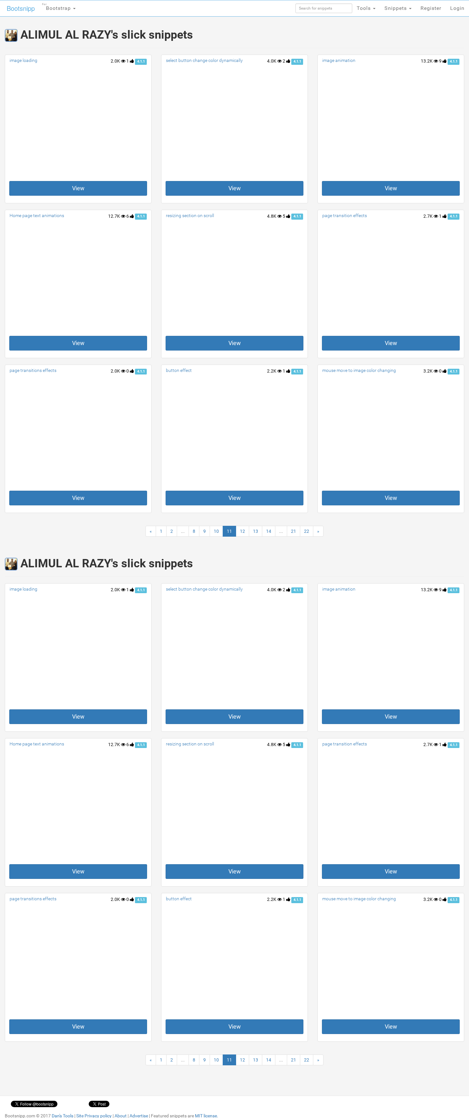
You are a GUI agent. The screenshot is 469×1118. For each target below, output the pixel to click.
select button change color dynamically (204, 60)
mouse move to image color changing (359, 370)
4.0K (272, 61)
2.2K (272, 371)
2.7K (428, 216)
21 (293, 531)
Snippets (396, 8)
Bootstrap (57, 7)
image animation (338, 60)
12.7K (114, 216)
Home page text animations (37, 215)
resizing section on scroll (190, 215)
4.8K (272, 216)
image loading (23, 60)
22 (306, 531)
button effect (179, 370)
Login (457, 8)
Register (431, 8)
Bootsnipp (21, 8)
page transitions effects (33, 370)
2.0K (116, 61)
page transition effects (344, 215)
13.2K (427, 61)
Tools (364, 8)
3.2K (428, 371)
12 (242, 531)
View (78, 188)
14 (268, 531)
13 (255, 531)
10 (216, 531)
